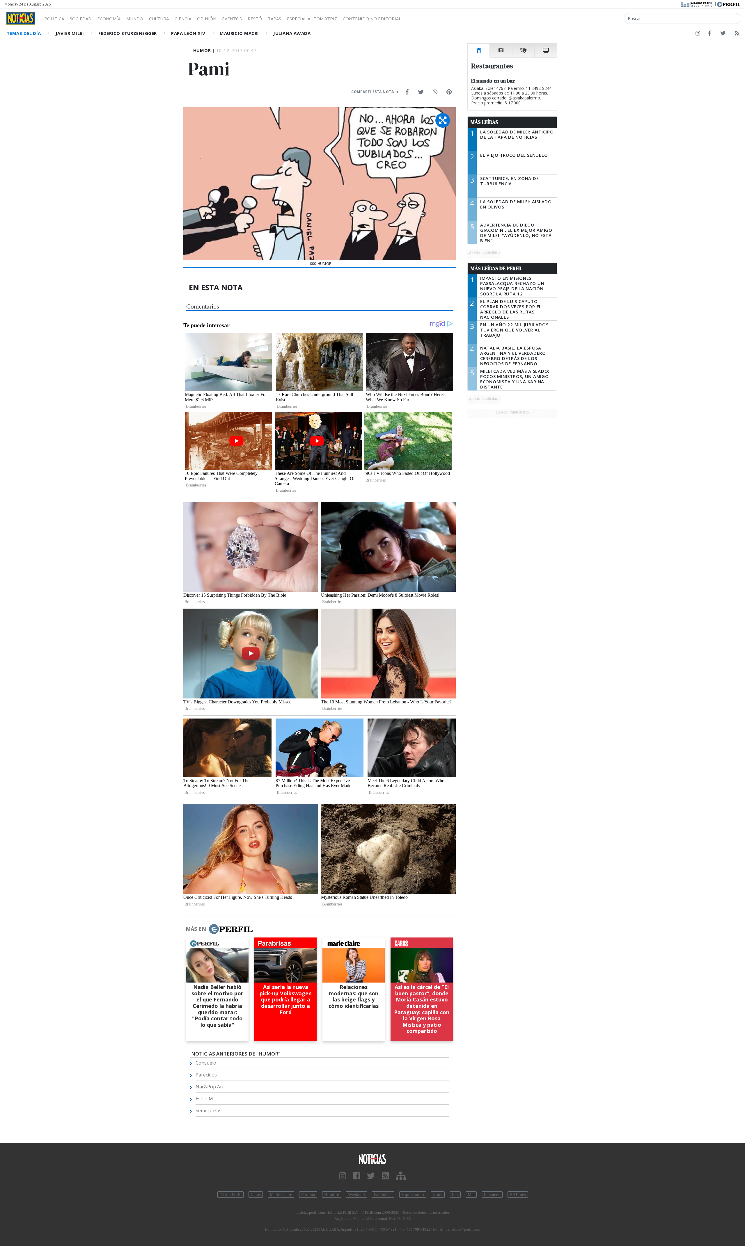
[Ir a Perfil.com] (728, 3)
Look (438, 1194)
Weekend (356, 1194)
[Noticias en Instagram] (698, 34)
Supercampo (412, 1194)
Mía (471, 1194)
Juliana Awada (292, 33)
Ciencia (183, 19)
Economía (108, 19)
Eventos (232, 19)
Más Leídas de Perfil (496, 268)
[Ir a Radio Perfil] (697, 3)
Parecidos (206, 1075)
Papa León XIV (188, 33)
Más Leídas (484, 122)
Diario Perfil (230, 1194)
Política (54, 19)
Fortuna (308, 1194)
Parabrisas (383, 1194)
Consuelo (206, 1063)
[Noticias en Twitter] (723, 34)
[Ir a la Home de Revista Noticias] (21, 18)
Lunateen (492, 1194)
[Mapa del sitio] (401, 1176)
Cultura (159, 19)
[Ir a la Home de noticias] (372, 1158)
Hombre (331, 1194)
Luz (455, 1194)
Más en (196, 928)
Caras (256, 1194)
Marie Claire (281, 1194)
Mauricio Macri (240, 33)
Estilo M (204, 1098)
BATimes (518, 1194)
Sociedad (80, 19)
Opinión (206, 19)
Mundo (134, 19)
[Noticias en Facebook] (709, 34)
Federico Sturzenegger (128, 33)
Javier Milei (70, 33)
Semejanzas (208, 1110)
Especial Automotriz (312, 19)
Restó (255, 19)
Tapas (274, 19)
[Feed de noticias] (737, 34)
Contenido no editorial (372, 19)
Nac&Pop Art (210, 1086)
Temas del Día (24, 33)
